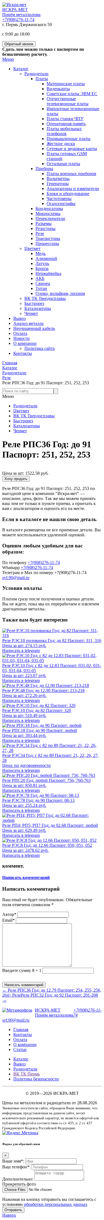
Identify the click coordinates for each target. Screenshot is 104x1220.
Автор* (9, 914)
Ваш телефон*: (16, 1167)
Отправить (13, 1210)
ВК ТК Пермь (26, 1074)
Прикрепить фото (19, 1184)
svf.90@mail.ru (15, 577)
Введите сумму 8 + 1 (21, 970)
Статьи (20, 1049)
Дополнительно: (17, 1179)
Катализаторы (26, 425)
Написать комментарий (26, 877)
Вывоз (19, 1064)
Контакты (22, 1034)
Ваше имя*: (13, 1161)
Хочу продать (15, 479)
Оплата (20, 1039)
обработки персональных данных (55, 1204)
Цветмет (21, 410)
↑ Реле (15, 995)
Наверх (9, 1215)
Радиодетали (25, 405)
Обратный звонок (18, 44)
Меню (8, 59)
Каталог (21, 1059)
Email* (8, 920)
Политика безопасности (36, 1079)
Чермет (20, 430)
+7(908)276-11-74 (18, 19)
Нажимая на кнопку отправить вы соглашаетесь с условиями (49, 1202)
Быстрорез (23, 420)
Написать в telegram (21, 650)
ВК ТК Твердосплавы (34, 415)
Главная (20, 1029)
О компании (25, 1044)
